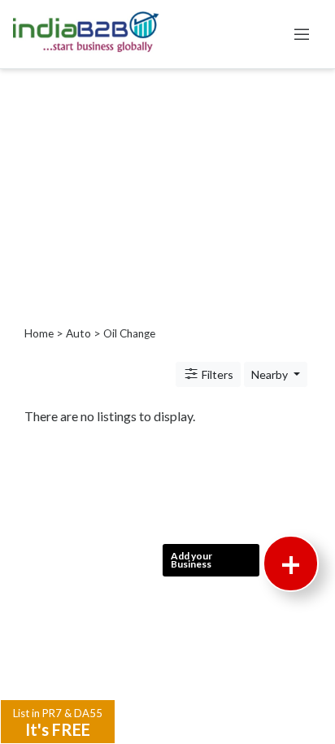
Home (39, 333)
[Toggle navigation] (301, 34)
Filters (216, 374)
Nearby (270, 374)
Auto (78, 333)
